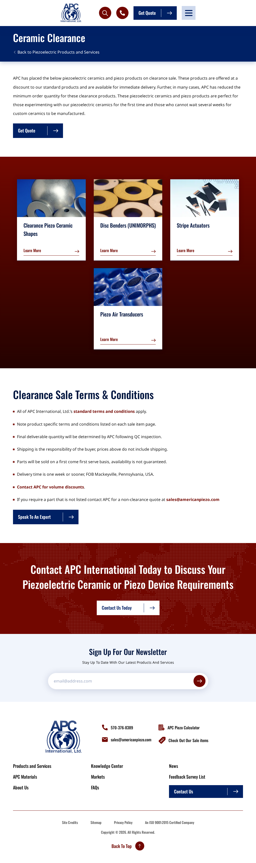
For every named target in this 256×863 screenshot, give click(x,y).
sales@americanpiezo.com (193, 499)
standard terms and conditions (104, 411)
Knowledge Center (107, 766)
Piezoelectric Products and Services (66, 52)
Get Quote (147, 13)
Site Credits (70, 822)
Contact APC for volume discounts (50, 487)
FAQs (95, 787)
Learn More (32, 250)
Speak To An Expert (34, 516)
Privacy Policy (123, 822)
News (173, 766)
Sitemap (96, 822)
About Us (20, 787)
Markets (98, 776)
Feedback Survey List (187, 776)
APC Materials (25, 776)
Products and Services (32, 766)
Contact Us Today (117, 607)
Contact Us (183, 791)
